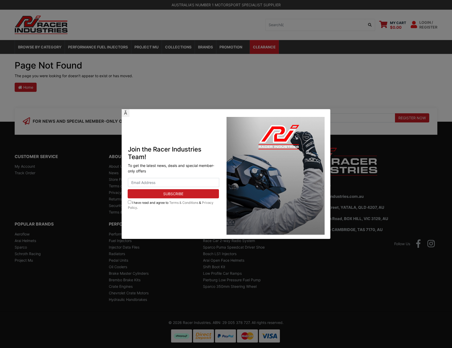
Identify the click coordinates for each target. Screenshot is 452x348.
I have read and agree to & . (170, 205)
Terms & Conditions (183, 203)
